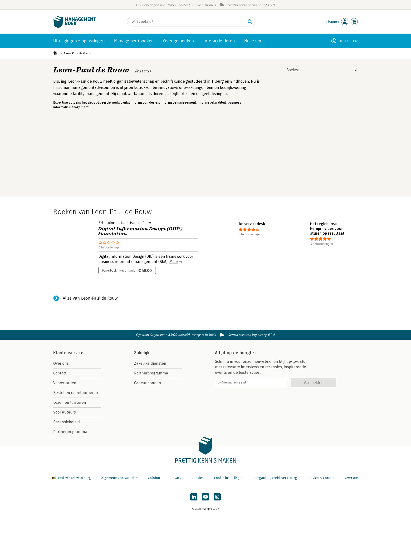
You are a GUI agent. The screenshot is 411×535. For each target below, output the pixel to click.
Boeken (292, 70)
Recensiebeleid (66, 422)
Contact (60, 373)
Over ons (61, 363)
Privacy (175, 478)
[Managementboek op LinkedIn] (193, 496)
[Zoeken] (250, 21)
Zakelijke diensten (150, 363)
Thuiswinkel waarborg (74, 478)
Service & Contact (321, 478)
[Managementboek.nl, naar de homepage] (74, 27)
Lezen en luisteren (69, 402)
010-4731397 (348, 41)
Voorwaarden (64, 383)
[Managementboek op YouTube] (205, 496)
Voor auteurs (64, 412)
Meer (173, 261)
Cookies (198, 478)
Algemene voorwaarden (119, 478)
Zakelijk (141, 352)
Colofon (154, 478)
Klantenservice (68, 352)
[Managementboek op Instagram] (217, 496)
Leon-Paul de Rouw (77, 53)
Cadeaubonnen (147, 383)
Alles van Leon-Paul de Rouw (90, 298)
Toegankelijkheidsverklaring (275, 478)
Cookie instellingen (228, 478)
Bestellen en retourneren (75, 392)
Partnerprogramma (70, 431)
